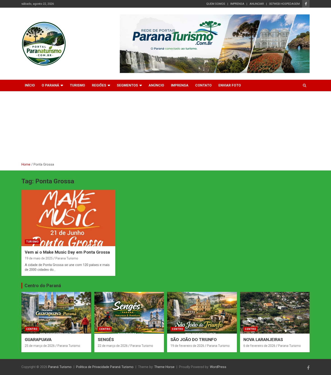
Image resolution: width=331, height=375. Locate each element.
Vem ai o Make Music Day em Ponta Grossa (67, 252)
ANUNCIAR (256, 3)
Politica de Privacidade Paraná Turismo (105, 367)
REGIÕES (99, 85)
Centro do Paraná (43, 285)
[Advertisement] (165, 128)
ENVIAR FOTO (229, 85)
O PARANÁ (50, 85)
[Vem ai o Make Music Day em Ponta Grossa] (68, 218)
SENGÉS (106, 339)
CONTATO (203, 85)
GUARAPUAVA (38, 339)
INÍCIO (30, 85)
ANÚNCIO (156, 85)
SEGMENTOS (127, 85)
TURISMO (77, 85)
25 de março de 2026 (40, 346)
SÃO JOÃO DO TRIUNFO (193, 339)
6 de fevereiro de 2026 (259, 346)
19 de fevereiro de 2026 (187, 346)
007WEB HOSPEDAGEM (284, 3)
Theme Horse (164, 367)
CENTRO (31, 329)
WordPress (218, 367)
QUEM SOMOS (215, 3)
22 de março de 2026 (113, 346)
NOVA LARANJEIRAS (263, 339)
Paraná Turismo (60, 367)
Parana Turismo (66, 258)
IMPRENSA (237, 3)
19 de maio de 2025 (39, 258)
